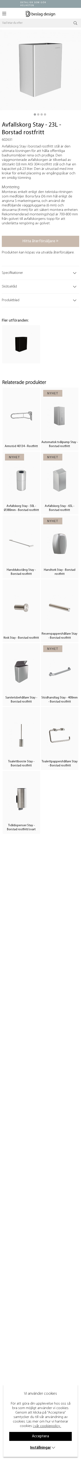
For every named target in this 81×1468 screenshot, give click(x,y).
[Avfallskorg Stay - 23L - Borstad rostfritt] (35, 114)
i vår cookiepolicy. (46, 1426)
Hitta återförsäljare (39, 241)
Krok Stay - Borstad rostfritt (21, 638)
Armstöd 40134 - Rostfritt (21, 446)
